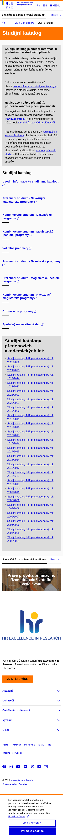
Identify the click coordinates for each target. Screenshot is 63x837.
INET (50, 744)
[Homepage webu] (17, 5)
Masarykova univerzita (21, 780)
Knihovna (16, 744)
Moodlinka (29, 744)
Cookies (23, 784)
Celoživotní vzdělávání (16, 710)
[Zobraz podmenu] (55, 691)
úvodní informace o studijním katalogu (34, 86)
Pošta (5, 744)
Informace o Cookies (13, 752)
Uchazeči (8, 700)
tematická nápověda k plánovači (36, 122)
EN (45, 5)
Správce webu (9, 784)
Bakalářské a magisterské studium (23, 14)
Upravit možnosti (16, 816)
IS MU (41, 744)
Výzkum (7, 720)
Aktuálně (7, 690)
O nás (6, 730)
